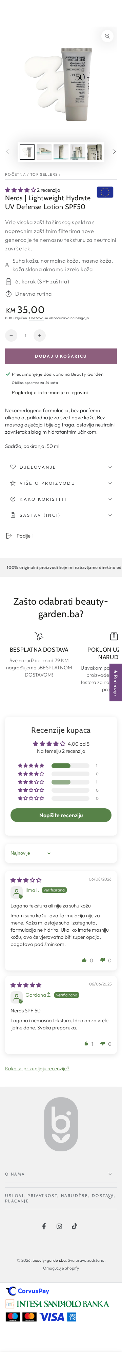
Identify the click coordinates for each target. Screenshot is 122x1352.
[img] (26, 880)
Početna (15, 174)
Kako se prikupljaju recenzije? (37, 1068)
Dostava (36, 318)
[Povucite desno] (114, 152)
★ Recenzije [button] (116, 682)
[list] (61, 662)
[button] (21, 190)
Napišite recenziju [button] (61, 815)
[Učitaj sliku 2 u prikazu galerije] (44, 152)
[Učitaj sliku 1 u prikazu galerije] (27, 152)
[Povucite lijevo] (7, 152)
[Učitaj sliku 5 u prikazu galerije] (94, 152)
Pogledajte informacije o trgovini (50, 392)
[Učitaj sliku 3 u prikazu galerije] (61, 152)
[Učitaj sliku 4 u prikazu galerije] (77, 152)
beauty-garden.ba (49, 1260)
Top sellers (44, 174)
